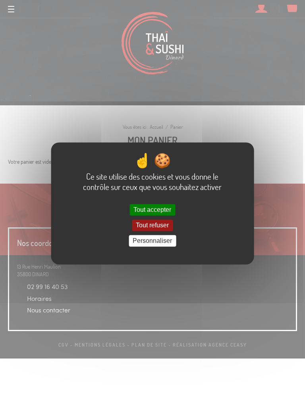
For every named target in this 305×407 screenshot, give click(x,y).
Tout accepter (152, 209)
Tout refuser (152, 225)
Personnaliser (152, 240)
